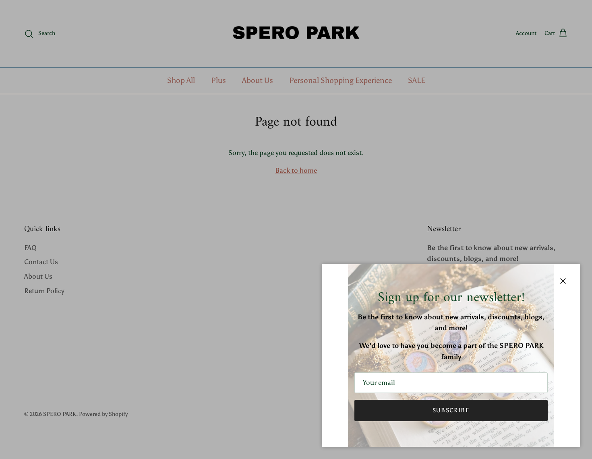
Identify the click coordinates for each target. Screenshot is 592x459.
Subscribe (451, 410)
